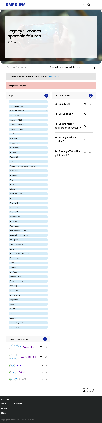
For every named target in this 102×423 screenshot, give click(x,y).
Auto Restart (14, 226)
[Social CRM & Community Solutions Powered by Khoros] (88, 390)
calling (12, 309)
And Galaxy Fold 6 (17, 194)
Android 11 (14, 203)
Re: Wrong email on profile (65, 139)
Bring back (14, 290)
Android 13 (14, 212)
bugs (12, 304)
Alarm (12, 180)
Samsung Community (16, 67)
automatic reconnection (19, 235)
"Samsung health (16, 129)
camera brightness (17, 323)
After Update (14, 171)
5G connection (15, 138)
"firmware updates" (17, 111)
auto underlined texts (18, 231)
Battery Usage (15, 258)
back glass (14, 240)
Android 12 (14, 208)
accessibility (14, 148)
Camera (13, 318)
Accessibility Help (10, 399)
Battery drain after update (19, 254)
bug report (14, 300)
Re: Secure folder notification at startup (67, 125)
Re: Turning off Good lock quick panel (68, 153)
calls (11, 313)
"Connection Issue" (17, 106)
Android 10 (14, 198)
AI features (14, 175)
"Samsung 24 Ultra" (17, 125)
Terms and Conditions (11, 404)
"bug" (12, 102)
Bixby (12, 263)
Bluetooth (14, 272)
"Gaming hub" (15, 115)
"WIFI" (12, 134)
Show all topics (53, 76)
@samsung (14, 143)
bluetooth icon (15, 277)
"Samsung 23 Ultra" (17, 120)
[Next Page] (46, 95)
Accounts (13, 152)
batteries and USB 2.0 (18, 244)
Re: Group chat (63, 113)
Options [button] (90, 68)
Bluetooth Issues (16, 281)
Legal (4, 413)
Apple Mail (14, 221)
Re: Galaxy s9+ (63, 103)
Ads (11, 161)
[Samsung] (15, 4)
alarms (12, 185)
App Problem (15, 217)
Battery (12, 249)
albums (12, 189)
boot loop (13, 286)
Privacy (4, 408)
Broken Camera (15, 295)
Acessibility (14, 157)
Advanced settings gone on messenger (24, 166)
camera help (14, 327)
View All (74, 95)
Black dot (13, 267)
